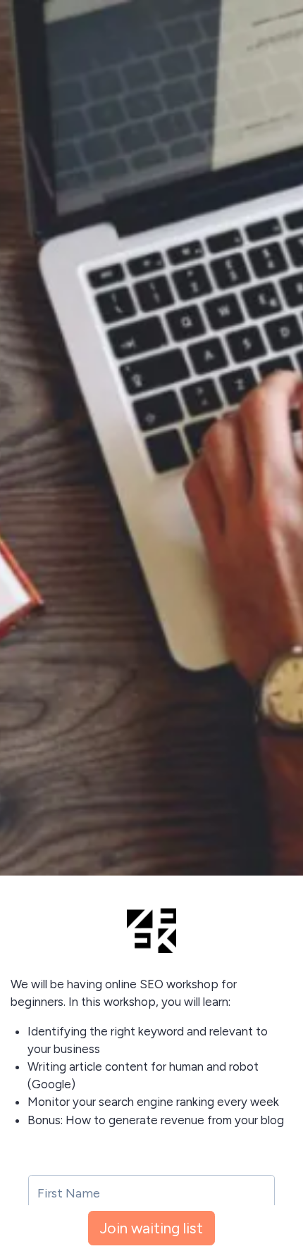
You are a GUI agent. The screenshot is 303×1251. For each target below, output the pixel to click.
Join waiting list (151, 1228)
